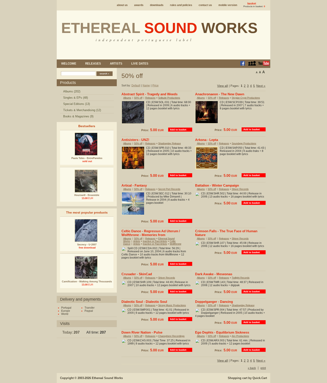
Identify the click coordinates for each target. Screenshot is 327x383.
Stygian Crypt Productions (246, 97)
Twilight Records (241, 277)
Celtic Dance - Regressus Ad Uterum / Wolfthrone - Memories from (150, 233)
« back (252, 368)
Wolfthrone (175, 243)
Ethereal (159, 28)
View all (222, 86)
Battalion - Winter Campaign (217, 185)
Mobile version (227, 5)
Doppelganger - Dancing (214, 302)
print (263, 368)
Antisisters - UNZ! (135, 140)
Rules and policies (181, 5)
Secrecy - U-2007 (87, 244)
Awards (138, 5)
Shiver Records (240, 189)
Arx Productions (240, 336)
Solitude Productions (169, 97)
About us (122, 5)
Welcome (68, 63)
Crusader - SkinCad (136, 274)
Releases (93, 63)
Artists (116, 63)
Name (146, 85)
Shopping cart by (247, 378)
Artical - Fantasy (134, 185)
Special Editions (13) (76, 104)
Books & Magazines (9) (78, 116)
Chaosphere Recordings (171, 336)
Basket (251, 3)
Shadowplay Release (169, 143)
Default (135, 85)
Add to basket (178, 129)
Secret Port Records (169, 189)
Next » (260, 86)
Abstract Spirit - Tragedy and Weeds (149, 94)
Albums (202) (71, 91)
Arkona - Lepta (206, 140)
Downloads (157, 5)
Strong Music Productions (172, 305)
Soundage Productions (244, 143)
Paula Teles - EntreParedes (86, 158)
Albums (127, 97)
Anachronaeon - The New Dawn (219, 94)
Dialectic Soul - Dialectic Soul (144, 302)
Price (155, 85)
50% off (138, 97)
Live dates (139, 63)
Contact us (205, 5)
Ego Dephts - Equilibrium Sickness (222, 332)
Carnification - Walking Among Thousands (87, 281)
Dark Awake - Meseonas (213, 274)
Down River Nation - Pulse (141, 332)
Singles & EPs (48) (75, 97)
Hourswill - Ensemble (86, 195)
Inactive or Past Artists (155, 241)
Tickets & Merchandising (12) (82, 110)
